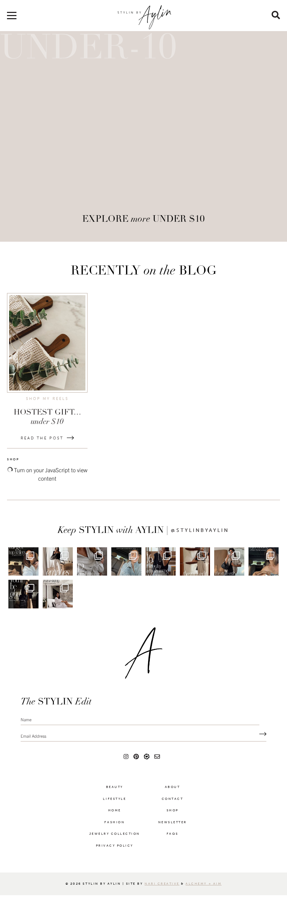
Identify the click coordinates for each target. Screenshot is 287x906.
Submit (261, 734)
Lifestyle (114, 799)
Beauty (114, 787)
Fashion (114, 822)
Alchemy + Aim (204, 883)
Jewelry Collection (114, 833)
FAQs (172, 833)
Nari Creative (162, 883)
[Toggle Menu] (11, 18)
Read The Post (42, 438)
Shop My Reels (47, 398)
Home (114, 810)
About (172, 787)
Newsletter (172, 822)
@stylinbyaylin (200, 530)
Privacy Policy (114, 845)
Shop (172, 810)
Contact (172, 799)
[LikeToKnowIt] (146, 756)
